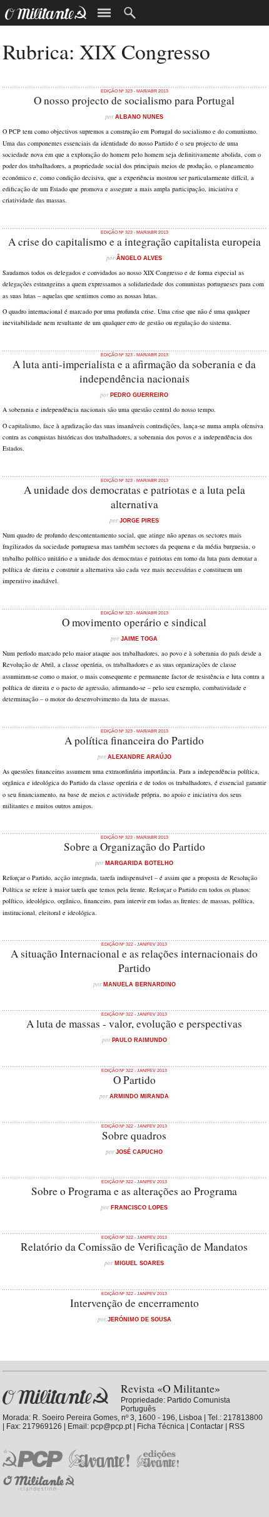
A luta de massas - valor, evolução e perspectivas (134, 1023)
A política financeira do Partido (134, 740)
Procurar (130, 13)
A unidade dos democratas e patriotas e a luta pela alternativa (134, 497)
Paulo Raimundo (139, 1039)
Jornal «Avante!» (99, 1458)
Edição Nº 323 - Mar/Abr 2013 (134, 91)
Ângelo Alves (139, 257)
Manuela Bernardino (139, 984)
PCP (33, 1458)
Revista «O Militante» (55, 1396)
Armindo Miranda (139, 1096)
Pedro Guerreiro (139, 394)
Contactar (206, 1426)
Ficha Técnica (161, 1426)
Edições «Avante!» (158, 1458)
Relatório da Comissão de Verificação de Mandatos (134, 1246)
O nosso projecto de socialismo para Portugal (134, 100)
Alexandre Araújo (139, 756)
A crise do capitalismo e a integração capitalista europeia (134, 241)
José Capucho (139, 1151)
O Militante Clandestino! (40, 1483)
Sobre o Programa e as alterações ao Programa (134, 1191)
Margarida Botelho (139, 862)
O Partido (134, 1080)
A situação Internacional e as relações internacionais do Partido (134, 960)
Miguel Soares (139, 1262)
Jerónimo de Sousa (139, 1319)
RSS (237, 1426)
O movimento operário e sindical (134, 622)
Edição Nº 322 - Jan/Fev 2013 (134, 944)
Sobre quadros (134, 1135)
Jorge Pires (139, 520)
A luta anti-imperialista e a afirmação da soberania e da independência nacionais (134, 371)
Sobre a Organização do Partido (134, 846)
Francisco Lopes (139, 1207)
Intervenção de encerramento (134, 1303)
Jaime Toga (139, 638)
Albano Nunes (139, 116)
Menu (104, 13)
